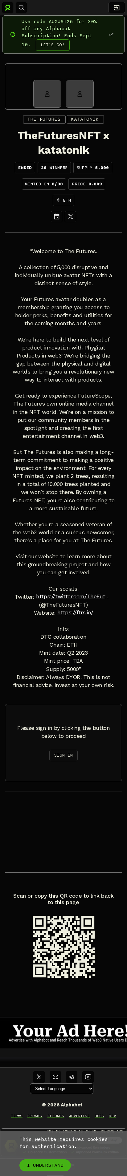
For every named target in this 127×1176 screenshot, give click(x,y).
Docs (99, 1116)
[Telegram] (71, 1077)
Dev (112, 1116)
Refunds (55, 1116)
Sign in (63, 755)
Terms (17, 1116)
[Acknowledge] (111, 34)
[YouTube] (88, 1077)
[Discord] (55, 1077)
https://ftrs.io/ (75, 612)
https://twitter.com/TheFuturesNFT (74, 596)
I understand (45, 1165)
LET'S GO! (53, 44)
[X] (70, 216)
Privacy (35, 1116)
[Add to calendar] (56, 216)
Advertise (79, 1116)
